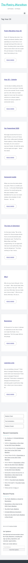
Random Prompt (9, 426)
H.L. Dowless (8, 438)
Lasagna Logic (9, 363)
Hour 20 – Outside (10, 79)
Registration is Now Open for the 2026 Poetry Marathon (15, 450)
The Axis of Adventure (12, 226)
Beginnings (8, 321)
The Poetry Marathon (14, 4)
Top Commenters (9, 421)
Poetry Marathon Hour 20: (13, 31)
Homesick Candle (10, 177)
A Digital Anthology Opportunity (13, 512)
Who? (6, 277)
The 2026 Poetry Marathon (17, 480)
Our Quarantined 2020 (11, 128)
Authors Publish (13, 526)
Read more (10, 60)
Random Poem (9, 416)
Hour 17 (16, 488)
